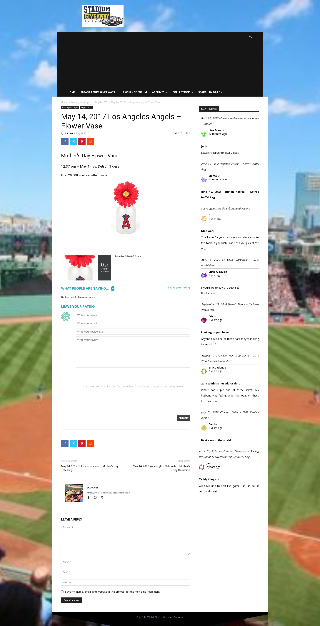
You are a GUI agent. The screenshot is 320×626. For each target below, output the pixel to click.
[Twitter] (73, 141)
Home (64, 102)
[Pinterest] (82, 141)
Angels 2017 (101, 102)
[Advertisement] (153, 60)
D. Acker (68, 133)
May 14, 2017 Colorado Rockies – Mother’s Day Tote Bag (89, 468)
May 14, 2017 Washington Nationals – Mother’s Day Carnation (161, 468)
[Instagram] (97, 497)
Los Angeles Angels (81, 102)
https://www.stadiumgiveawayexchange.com (108, 492)
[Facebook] (65, 141)
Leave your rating (179, 287)
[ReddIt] (90, 141)
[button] (250, 36)
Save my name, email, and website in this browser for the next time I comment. (112, 591)
